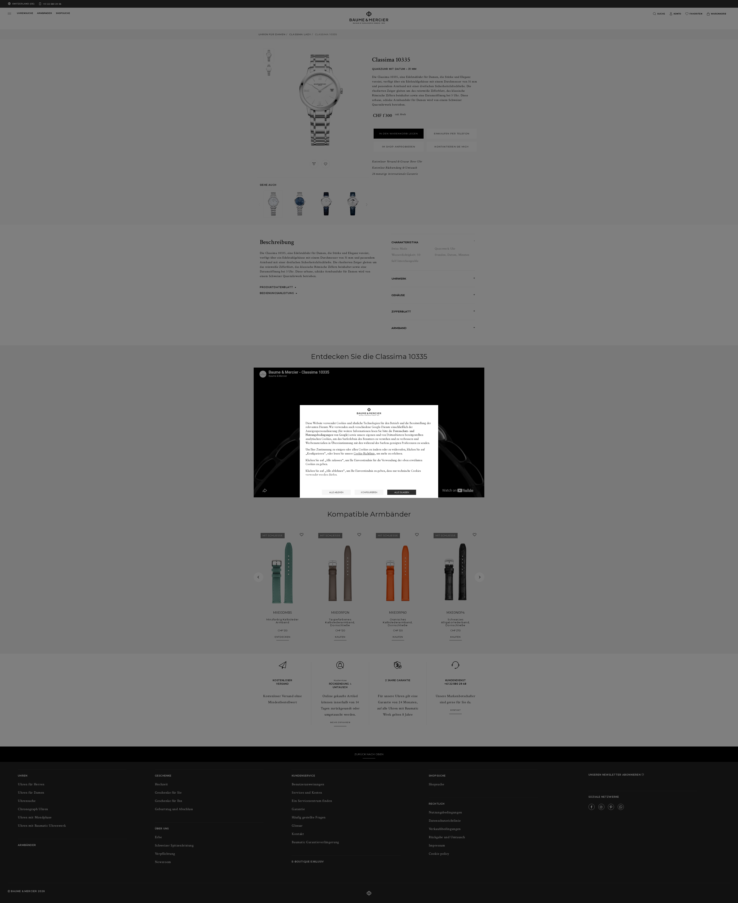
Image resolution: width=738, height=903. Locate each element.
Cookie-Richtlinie (364, 453)
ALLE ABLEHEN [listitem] (336, 492)
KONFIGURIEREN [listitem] (369, 492)
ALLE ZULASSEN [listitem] (401, 492)
